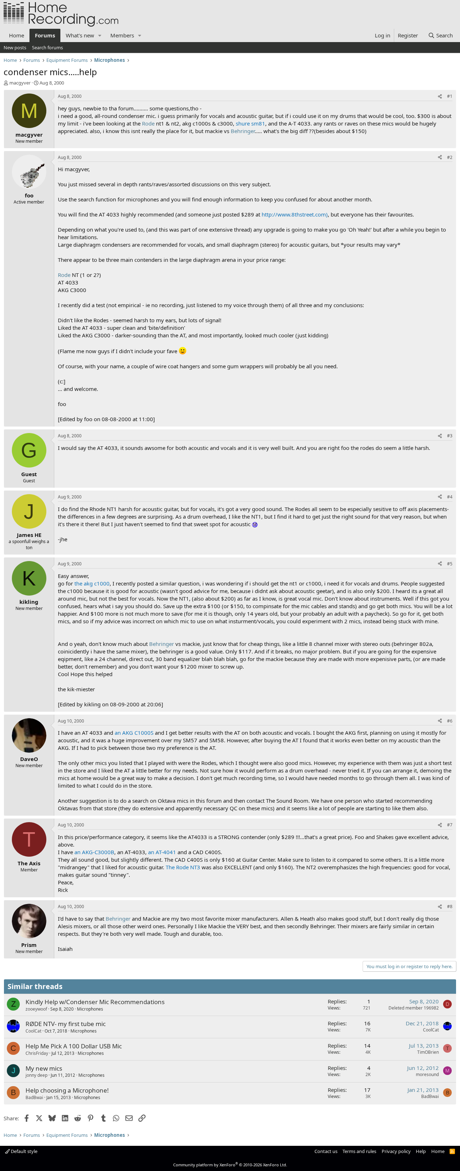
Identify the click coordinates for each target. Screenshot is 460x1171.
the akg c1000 (92, 583)
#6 (449, 721)
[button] (100, 35)
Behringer (243, 131)
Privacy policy (396, 1151)
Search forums (47, 47)
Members (122, 35)
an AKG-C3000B (94, 852)
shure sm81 (250, 123)
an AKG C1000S (134, 732)
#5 (449, 564)
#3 (449, 436)
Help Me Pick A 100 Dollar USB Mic (74, 1046)
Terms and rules (359, 1151)
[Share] (440, 96)
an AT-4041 (162, 852)
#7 (449, 825)
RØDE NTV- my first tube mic (66, 1024)
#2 (449, 157)
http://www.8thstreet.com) (295, 214)
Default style (23, 1151)
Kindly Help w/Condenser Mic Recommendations (95, 1002)
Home (16, 35)
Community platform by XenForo (230, 1164)
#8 (449, 906)
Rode (148, 123)
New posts (15, 47)
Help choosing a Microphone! (67, 1090)
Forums (45, 35)
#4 (449, 497)
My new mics (44, 1068)
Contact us (325, 1151)
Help (421, 1151)
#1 (449, 96)
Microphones (90, 1009)
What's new (80, 35)
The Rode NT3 (183, 867)
